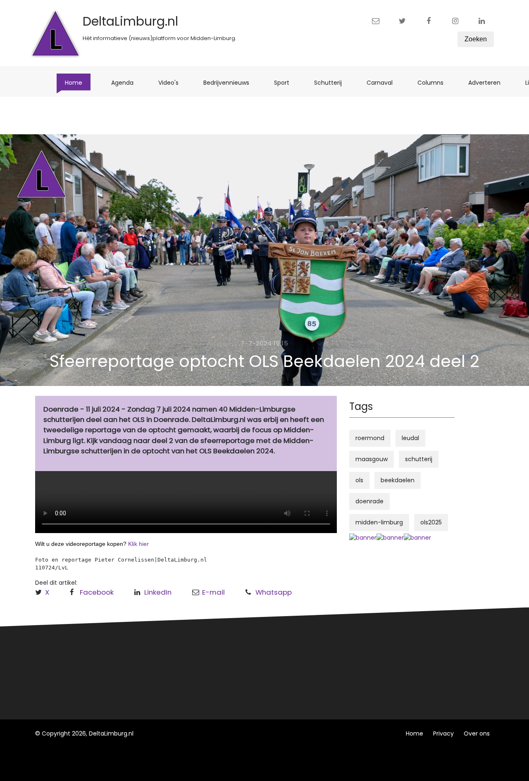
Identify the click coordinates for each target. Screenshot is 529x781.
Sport (286, 82)
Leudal (167, 652)
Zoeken (476, 39)
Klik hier (138, 544)
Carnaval (384, 82)
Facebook (97, 592)
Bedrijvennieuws (230, 82)
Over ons (477, 733)
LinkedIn (158, 592)
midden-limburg (379, 522)
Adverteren (488, 82)
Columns (434, 82)
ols (359, 480)
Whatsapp (273, 592)
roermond (369, 438)
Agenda (126, 82)
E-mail (213, 592)
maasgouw (371, 459)
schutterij (418, 459)
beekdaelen (398, 480)
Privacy (443, 733)
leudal (410, 438)
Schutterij (332, 82)
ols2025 (431, 522)
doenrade (369, 501)
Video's (172, 82)
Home (78, 82)
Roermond (172, 667)
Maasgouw (173, 682)
